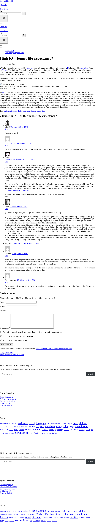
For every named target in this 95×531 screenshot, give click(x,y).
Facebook (50, 426)
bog (48, 423)
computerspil (3, 426)
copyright (10, 426)
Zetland (54, 433)
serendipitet (22, 432)
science (37, 111)
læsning (52, 429)
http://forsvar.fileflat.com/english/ (17, 190)
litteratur (36, 429)
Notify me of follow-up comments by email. (19, 336)
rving (2, 433)
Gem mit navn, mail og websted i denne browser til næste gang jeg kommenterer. (32, 332)
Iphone (11, 430)
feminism (30, 68)
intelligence (14, 111)
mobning (60, 430)
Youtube (49, 433)
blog (32, 423)
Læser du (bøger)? (6, 397)
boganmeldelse (55, 423)
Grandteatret (81, 426)
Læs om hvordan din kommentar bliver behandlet (54, 349)
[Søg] (1, 11)
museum (66, 430)
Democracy (24, 427)
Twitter (4, 70)
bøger (69, 423)
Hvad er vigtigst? (6, 405)
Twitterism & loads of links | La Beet (25, 243)
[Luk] (4, 18)
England (40, 426)
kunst (28, 429)
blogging (41, 423)
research (27, 111)
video (43, 433)
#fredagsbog (4, 423)
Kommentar (5, 328)
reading (82, 430)
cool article (84, 68)
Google (71, 427)
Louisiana (45, 430)
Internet (4, 429)
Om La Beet (9, 51)
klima (16, 430)
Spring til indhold (6, 1)
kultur (21, 430)
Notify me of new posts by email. (15, 340)
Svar (6, 129)
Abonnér (90, 374)
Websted (3, 311)
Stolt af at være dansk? (8, 399)
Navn (2, 302)
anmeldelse (13, 423)
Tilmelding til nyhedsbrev (14, 53)
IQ (68, 68)
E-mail (3, 306)
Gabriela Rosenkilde (12, 159)
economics (31, 427)
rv (92, 430)
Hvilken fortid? (5, 403)
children (7, 111)
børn (75, 423)
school (32, 111)
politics (74, 429)
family (59, 426)
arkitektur (23, 423)
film (65, 426)
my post (5, 92)
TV (31, 433)
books (63, 423)
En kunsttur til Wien (7, 401)
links (22, 111)
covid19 (17, 427)
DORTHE (8, 143)
